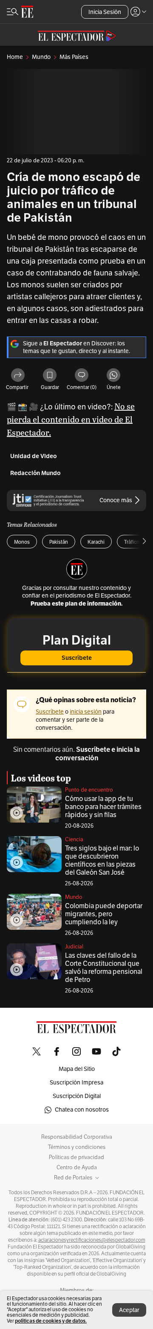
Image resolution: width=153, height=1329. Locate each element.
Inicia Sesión (104, 12)
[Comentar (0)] (81, 375)
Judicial (74, 946)
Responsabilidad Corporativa (76, 1137)
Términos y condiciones (76, 1147)
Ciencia (74, 839)
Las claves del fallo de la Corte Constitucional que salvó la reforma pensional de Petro (103, 967)
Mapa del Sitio (77, 1069)
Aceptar (129, 1310)
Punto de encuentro (89, 790)
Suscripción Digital (77, 1096)
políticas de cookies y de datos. (51, 1321)
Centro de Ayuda (77, 1168)
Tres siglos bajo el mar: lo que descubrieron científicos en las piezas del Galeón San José (102, 860)
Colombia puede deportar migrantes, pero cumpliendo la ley (103, 914)
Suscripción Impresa (76, 1082)
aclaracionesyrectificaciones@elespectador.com (91, 1240)
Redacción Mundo (35, 473)
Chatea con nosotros (82, 1109)
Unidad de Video (33, 456)
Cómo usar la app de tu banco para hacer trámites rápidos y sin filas (103, 807)
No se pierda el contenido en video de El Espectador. (71, 419)
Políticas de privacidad (76, 1157)
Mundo (73, 897)
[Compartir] (18, 375)
